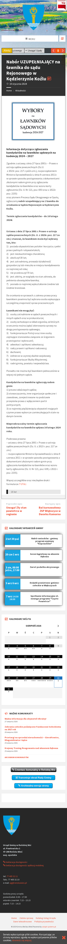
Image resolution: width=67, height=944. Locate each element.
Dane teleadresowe (22, 921)
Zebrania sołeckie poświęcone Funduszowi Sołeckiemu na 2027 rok (33, 728)
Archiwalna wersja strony (34, 785)
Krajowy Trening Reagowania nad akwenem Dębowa (31, 748)
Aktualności (20, 90)
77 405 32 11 (12, 876)
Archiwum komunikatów (17, 757)
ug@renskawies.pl (18, 882)
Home (9, 90)
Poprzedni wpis (14, 504)
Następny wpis (53, 504)
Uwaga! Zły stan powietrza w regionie (16, 511)
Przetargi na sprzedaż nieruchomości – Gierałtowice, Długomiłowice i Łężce (32, 739)
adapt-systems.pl (49, 926)
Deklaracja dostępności (16, 862)
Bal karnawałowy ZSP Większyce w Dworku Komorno (50, 511)
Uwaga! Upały (27, 50)
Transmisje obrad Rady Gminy (34, 777)
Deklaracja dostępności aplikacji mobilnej (24, 865)
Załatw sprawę (26, 918)
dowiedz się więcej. (22, 940)
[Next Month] (58, 626)
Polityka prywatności (44, 921)
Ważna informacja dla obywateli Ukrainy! (25, 718)
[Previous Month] (9, 626)
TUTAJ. (23, 484)
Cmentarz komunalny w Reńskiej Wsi (34, 769)
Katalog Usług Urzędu (46, 918)
